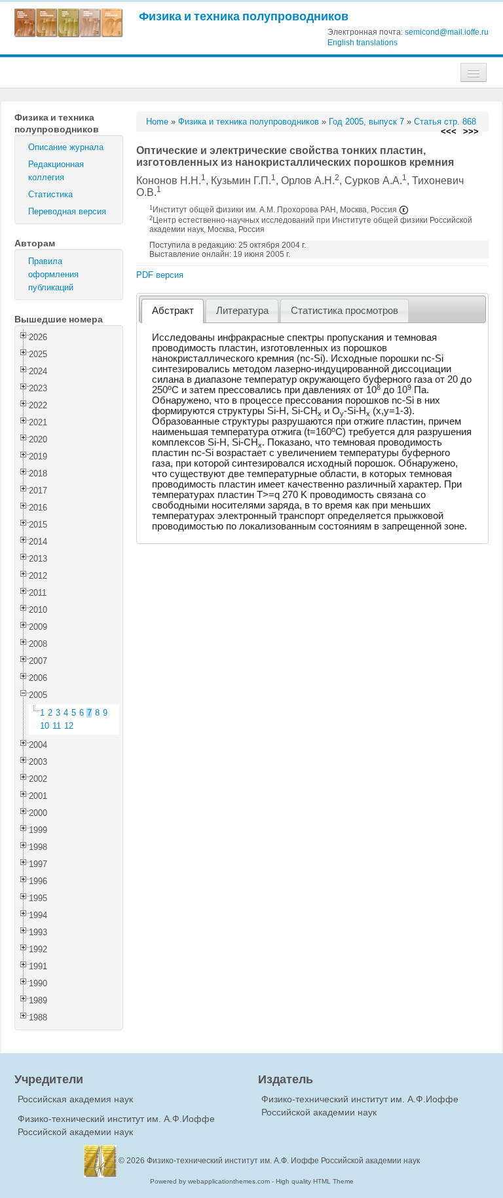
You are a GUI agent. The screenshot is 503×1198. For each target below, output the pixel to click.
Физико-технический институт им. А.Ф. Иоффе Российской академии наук (283, 1160)
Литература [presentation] (242, 310)
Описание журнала (65, 147)
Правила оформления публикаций (53, 274)
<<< (448, 131)
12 (68, 726)
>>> (471, 131)
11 (56, 726)
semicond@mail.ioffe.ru (447, 32)
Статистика (50, 194)
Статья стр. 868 (445, 121)
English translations (362, 42)
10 (44, 726)
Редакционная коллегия (56, 170)
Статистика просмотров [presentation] (344, 310)
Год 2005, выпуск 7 (366, 121)
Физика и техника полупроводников (243, 16)
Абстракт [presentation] (173, 310)
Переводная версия (67, 211)
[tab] (172, 311)
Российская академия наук (75, 1099)
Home (157, 121)
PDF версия (159, 275)
